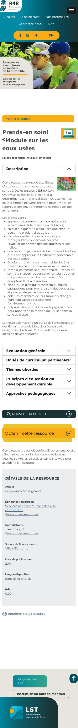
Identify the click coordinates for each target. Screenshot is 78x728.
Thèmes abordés (22, 369)
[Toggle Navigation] (71, 10)
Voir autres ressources (22, 514)
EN (51, 35)
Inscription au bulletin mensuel (41, 694)
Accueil (9, 17)
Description (17, 168)
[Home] (11, 5)
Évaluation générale (25, 350)
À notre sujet (30, 17)
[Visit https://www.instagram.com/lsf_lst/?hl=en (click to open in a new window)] (27, 35)
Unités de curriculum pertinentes (37, 360)
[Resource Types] (68, 133)
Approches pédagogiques (30, 393)
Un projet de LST (27, 681)
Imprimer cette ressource (26, 614)
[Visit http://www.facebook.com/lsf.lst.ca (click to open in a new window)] (20, 35)
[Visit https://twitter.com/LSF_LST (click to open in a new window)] (36, 35)
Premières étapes (17, 119)
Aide (51, 24)
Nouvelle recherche (30, 414)
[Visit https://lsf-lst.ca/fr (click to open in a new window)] (27, 712)
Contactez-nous (30, 24)
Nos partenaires (57, 17)
